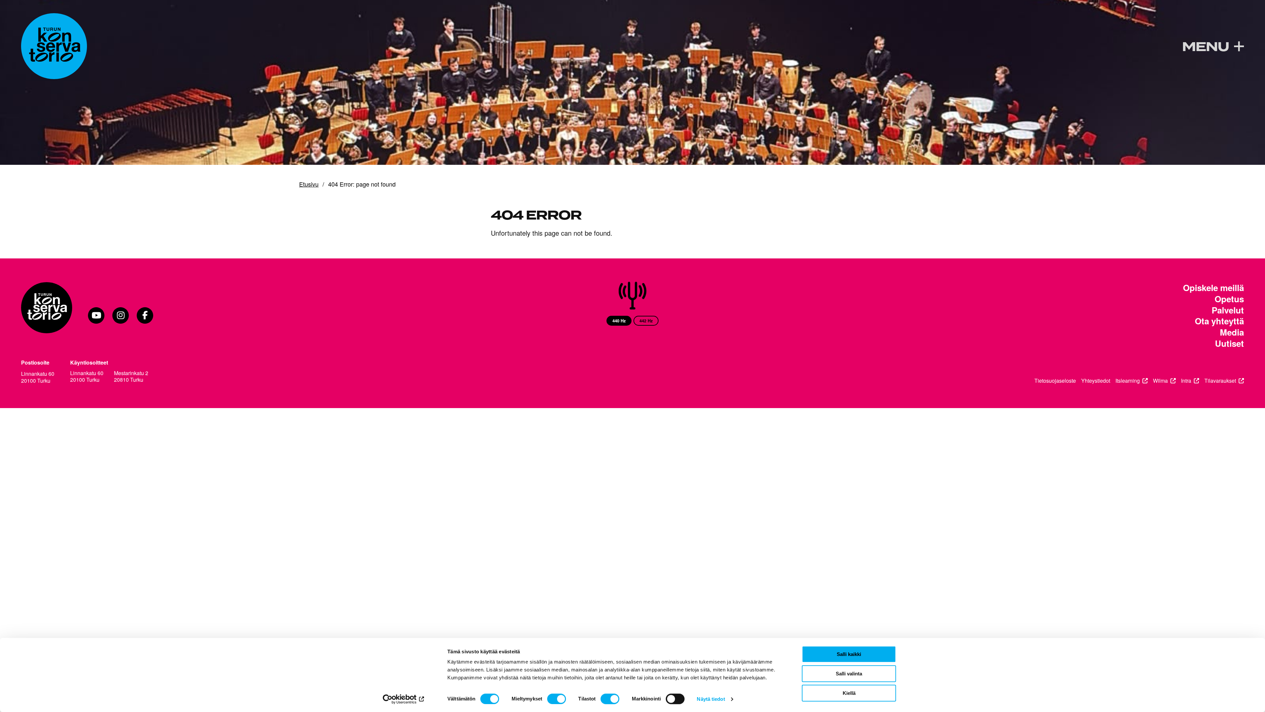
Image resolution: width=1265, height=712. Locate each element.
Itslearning (1127, 380)
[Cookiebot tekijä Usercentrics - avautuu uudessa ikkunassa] (404, 699)
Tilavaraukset (1220, 380)
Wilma (1160, 380)
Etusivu (309, 184)
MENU (1205, 47)
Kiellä (849, 693)
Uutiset (1229, 343)
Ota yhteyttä (1219, 321)
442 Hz (646, 321)
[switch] (556, 699)
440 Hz (619, 321)
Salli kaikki (849, 654)
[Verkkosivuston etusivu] (54, 46)
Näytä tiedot (711, 699)
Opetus (1229, 299)
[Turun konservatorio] (46, 315)
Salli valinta (849, 673)
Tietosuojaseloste (1055, 380)
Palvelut (1228, 310)
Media (1232, 332)
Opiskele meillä (1213, 287)
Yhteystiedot (1095, 380)
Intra (1186, 380)
